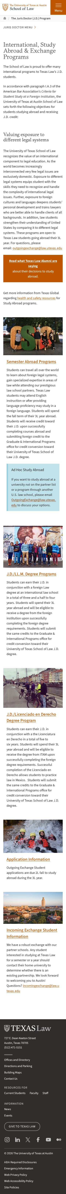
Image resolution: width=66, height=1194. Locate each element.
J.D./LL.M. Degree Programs (31, 574)
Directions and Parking (18, 1066)
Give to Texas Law (22, 1126)
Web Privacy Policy (15, 1175)
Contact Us (10, 1079)
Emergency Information (18, 1168)
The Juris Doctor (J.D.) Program (30, 18)
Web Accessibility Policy (18, 1181)
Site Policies (11, 1187)
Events (8, 1116)
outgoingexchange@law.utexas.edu (37, 248)
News (7, 1109)
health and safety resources (36, 298)
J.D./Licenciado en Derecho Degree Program (31, 717)
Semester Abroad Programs (31, 362)
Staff (45, 1093)
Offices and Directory (17, 1060)
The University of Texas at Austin (33, 1153)
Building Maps (13, 1072)
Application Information (28, 859)
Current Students (14, 1093)
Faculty (34, 1093)
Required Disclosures (20, 1162)
